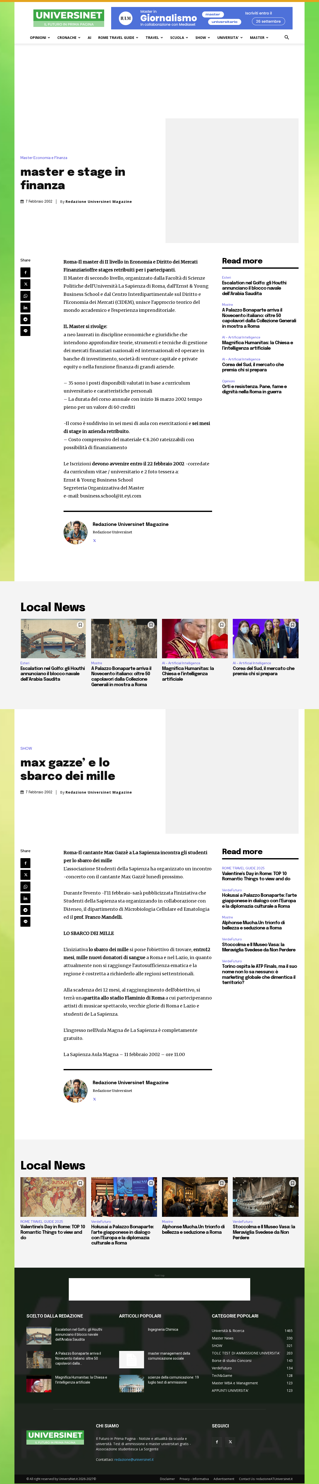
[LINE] (25, 331)
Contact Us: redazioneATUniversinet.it (266, 1479)
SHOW (200, 37)
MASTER (257, 37)
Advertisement (224, 1479)
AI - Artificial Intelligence (241, 337)
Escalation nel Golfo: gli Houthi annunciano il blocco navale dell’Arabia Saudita (254, 288)
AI (89, 37)
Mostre (227, 305)
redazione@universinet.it (134, 1459)
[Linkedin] (25, 308)
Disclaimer (167, 1479)
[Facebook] (25, 272)
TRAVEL (152, 37)
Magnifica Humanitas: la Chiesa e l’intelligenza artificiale (188, 674)
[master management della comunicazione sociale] (131, 1359)
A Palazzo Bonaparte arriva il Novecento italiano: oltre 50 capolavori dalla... (78, 1358)
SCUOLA (177, 37)
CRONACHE (67, 37)
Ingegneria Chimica (163, 1329)
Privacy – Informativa (194, 1479)
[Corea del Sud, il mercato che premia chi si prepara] (266, 638)
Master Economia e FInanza (43, 158)
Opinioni (228, 381)
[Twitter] (25, 284)
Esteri (226, 277)
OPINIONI (38, 37)
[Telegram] (25, 319)
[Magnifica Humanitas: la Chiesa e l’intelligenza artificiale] (195, 638)
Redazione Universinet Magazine (99, 201)
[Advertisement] (159, 81)
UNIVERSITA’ (228, 37)
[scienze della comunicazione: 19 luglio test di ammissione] (131, 1383)
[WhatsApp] (25, 296)
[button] (287, 38)
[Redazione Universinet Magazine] (75, 532)
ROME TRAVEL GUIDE (116, 37)
